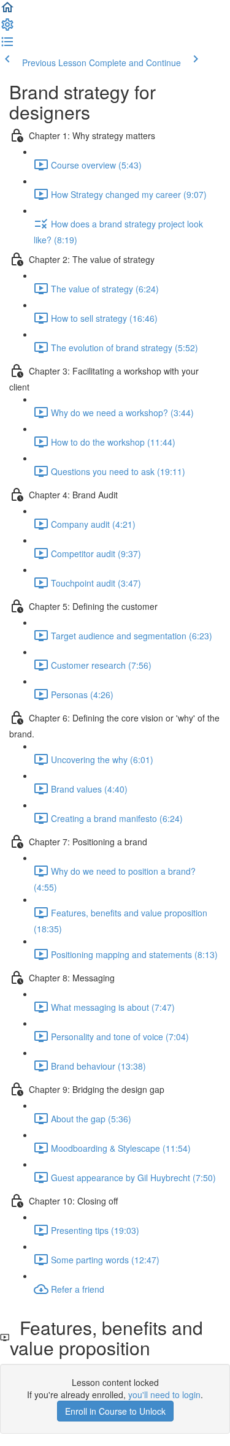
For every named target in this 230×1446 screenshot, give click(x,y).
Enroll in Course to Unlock (115, 1411)
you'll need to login (164, 1394)
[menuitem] (7, 28)
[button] (7, 11)
